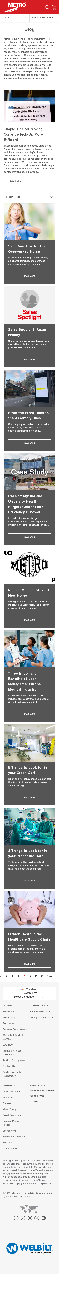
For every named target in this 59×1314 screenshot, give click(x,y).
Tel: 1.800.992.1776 (40, 1012)
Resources (8, 1012)
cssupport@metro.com (42, 1018)
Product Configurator (14, 1060)
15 (36, 977)
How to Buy (9, 1018)
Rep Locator (9, 1023)
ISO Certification (11, 1092)
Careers (7, 1104)
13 (23, 977)
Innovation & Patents (14, 1137)
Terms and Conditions (42, 1091)
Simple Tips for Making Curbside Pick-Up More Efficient (23, 134)
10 (5, 977)
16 (42, 977)
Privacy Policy (37, 1085)
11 (11, 977)
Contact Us (9, 1066)
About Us (8, 1098)
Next (49, 977)
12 (18, 977)
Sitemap (34, 1101)
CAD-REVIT (9, 1045)
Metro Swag (9, 1110)
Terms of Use (37, 1096)
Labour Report (10, 1149)
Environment (9, 1131)
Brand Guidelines (12, 1115)
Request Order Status (15, 1029)
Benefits (7, 1143)
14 (29, 977)
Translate (31, 990)
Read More (15, 180)
